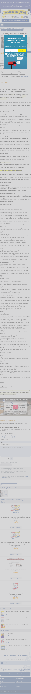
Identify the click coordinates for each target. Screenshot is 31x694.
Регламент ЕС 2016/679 (15, 56)
